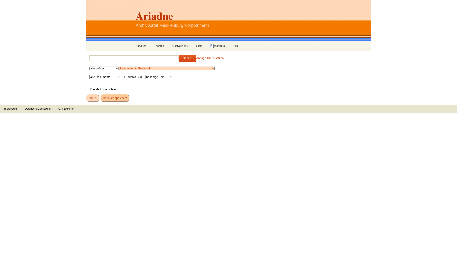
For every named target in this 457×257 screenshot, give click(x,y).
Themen (159, 45)
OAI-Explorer (66, 108)
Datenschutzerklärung (38, 108)
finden (187, 58)
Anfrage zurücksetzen (210, 58)
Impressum (10, 108)
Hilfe (235, 45)
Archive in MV (180, 45)
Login (199, 45)
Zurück (93, 98)
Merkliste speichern (115, 98)
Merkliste (219, 45)
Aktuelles (141, 45)
